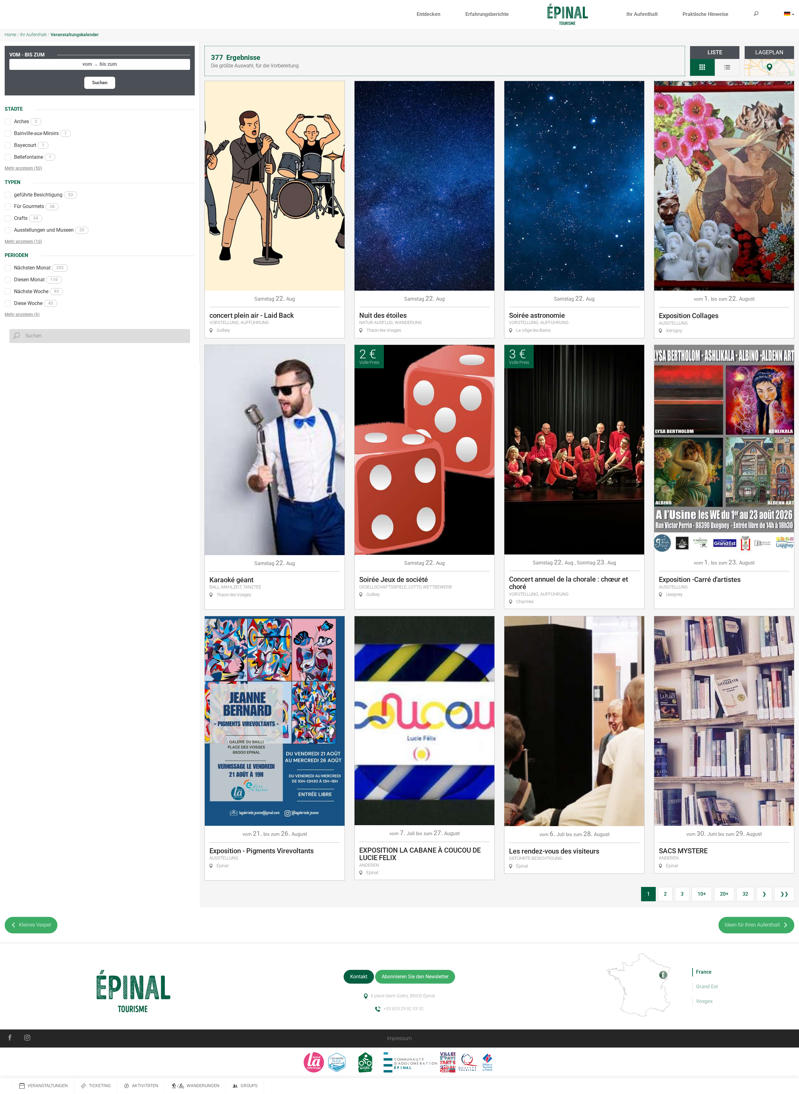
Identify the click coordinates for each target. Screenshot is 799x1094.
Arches (25, 121)
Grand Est (707, 987)
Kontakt (358, 977)
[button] (428, 14)
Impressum (399, 1038)
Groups (249, 1085)
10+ (702, 894)
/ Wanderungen (198, 1085)
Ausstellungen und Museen (49, 230)
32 (745, 894)
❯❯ (784, 894)
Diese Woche (33, 303)
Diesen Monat (36, 280)
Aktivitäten (145, 1085)
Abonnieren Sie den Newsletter (415, 977)
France (704, 972)
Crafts (26, 218)
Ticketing (100, 1085)
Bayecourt (29, 145)
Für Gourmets (34, 206)
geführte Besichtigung (43, 195)
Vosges (704, 1001)
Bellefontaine (32, 157)
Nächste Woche (36, 291)
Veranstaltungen (47, 1085)
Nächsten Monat (39, 268)
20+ (724, 894)
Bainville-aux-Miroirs (40, 133)
